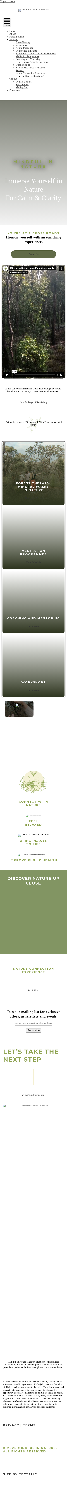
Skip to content (7, 1)
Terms (29, 1425)
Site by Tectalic (20, 1474)
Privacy (11, 1425)
